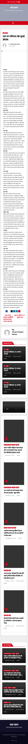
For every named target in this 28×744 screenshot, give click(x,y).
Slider (13, 444)
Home (12, 740)
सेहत (9, 570)
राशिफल (7, 349)
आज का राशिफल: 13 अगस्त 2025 (12, 369)
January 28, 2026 (10, 455)
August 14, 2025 (9, 581)
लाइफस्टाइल (14, 527)
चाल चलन (14, 7)
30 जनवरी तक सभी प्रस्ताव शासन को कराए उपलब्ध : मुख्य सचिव (12, 675)
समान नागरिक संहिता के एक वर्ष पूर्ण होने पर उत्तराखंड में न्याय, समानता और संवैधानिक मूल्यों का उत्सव (13, 450)
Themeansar (14, 736)
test (16, 740)
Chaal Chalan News (15, 44)
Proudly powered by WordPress (10, 734)
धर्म (4, 349)
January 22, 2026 (10, 495)
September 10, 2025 (10, 538)
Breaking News (7, 444)
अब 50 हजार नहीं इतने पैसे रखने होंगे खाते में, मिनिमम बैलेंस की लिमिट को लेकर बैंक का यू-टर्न (14, 575)
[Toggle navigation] (13, 23)
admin (18, 455)
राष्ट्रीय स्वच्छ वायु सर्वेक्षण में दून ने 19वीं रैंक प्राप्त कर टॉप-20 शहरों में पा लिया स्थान (13, 533)
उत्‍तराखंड (17, 444)
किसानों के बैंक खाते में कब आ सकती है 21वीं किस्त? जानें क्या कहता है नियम (13, 620)
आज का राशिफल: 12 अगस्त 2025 (12, 386)
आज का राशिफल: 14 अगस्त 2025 (12, 353)
